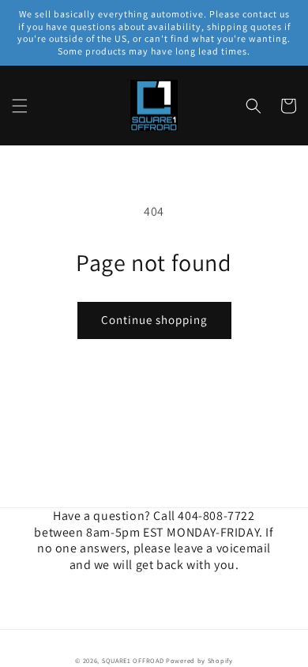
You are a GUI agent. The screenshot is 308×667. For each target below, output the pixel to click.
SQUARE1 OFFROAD (133, 660)
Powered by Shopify (199, 660)
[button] (19, 106)
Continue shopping (154, 319)
